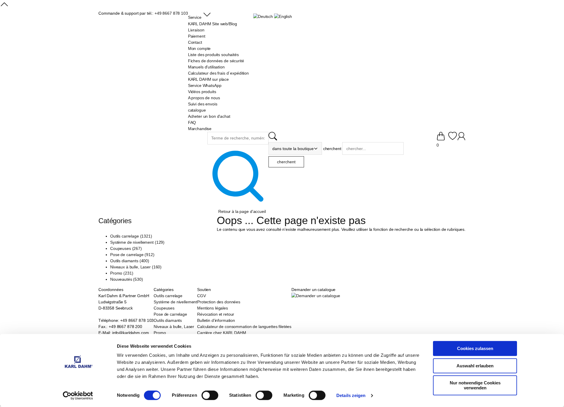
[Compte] (461, 139)
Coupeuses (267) (126, 248)
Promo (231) (121, 273)
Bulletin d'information (216, 320)
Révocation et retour (215, 314)
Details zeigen (350, 395)
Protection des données (218, 302)
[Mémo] (452, 139)
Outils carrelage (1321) (131, 236)
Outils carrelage (168, 295)
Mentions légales (212, 308)
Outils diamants (168, 320)
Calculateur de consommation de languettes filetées (244, 326)
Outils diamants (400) (129, 260)
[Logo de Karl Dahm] (152, 143)
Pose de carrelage (170, 314)
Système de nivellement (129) (137, 242)
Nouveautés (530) (126, 279)
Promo (160, 332)
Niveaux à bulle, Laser (174, 326)
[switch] (210, 396)
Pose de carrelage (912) (132, 254)
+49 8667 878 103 (171, 13)
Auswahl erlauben (475, 365)
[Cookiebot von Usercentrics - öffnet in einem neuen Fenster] (78, 395)
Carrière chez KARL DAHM (221, 332)
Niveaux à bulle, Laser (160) (136, 267)
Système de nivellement (175, 302)
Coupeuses (164, 308)
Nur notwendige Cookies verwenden (475, 385)
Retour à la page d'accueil (242, 211)
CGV (201, 295)
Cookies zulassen (475, 348)
